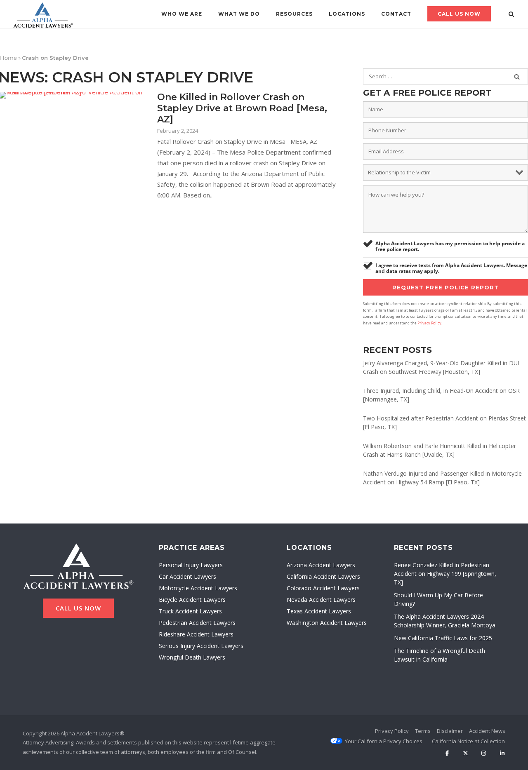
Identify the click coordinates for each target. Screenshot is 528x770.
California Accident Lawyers (323, 576)
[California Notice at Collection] (468, 741)
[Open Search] (511, 15)
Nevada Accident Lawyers (321, 599)
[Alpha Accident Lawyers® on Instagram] (483, 753)
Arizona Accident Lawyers (321, 565)
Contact (396, 14)
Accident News (487, 731)
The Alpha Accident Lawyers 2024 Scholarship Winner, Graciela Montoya (444, 621)
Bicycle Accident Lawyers (192, 599)
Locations (347, 14)
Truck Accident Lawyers (190, 611)
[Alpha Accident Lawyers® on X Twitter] (465, 753)
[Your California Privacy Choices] (383, 741)
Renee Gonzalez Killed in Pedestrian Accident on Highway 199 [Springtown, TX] (445, 573)
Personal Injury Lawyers (191, 565)
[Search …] (517, 76)
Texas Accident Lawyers (319, 611)
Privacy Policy (429, 323)
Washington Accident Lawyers (327, 623)
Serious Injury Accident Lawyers (201, 646)
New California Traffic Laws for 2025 (443, 638)
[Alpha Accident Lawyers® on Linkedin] (502, 753)
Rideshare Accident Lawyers (196, 634)
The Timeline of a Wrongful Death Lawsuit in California (439, 655)
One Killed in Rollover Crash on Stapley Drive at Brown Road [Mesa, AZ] (242, 108)
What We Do (239, 14)
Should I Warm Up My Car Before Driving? (438, 599)
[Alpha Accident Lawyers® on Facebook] (447, 753)
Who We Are (181, 14)
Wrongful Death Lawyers (192, 657)
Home (8, 57)
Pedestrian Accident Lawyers (197, 623)
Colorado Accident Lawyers (323, 588)
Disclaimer (450, 731)
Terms (423, 731)
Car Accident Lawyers (187, 576)
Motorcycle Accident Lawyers (198, 588)
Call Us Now (459, 14)
